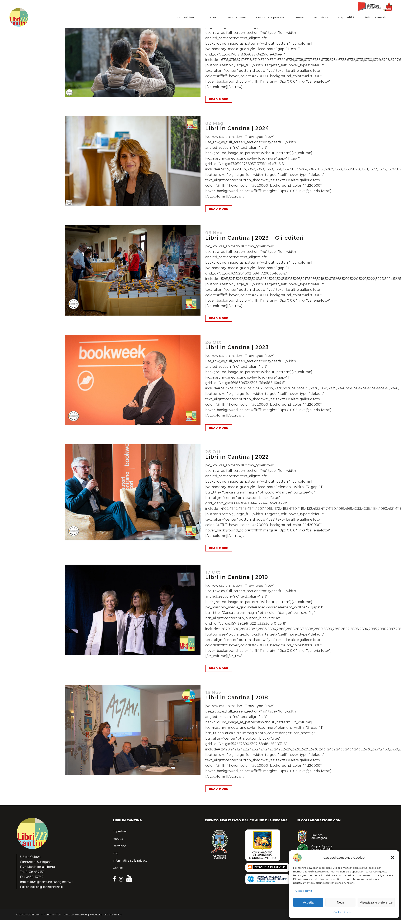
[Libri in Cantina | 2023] (132, 380)
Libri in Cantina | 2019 (236, 577)
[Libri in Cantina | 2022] (132, 492)
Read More (218, 99)
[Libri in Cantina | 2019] (132, 610)
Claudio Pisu (114, 914)
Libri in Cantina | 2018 (236, 697)
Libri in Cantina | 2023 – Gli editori (254, 238)
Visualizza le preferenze (376, 902)
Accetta (308, 902)
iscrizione (119, 846)
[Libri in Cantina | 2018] (132, 730)
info (115, 853)
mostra (118, 839)
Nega (340, 902)
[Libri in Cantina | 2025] (132, 51)
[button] (393, 858)
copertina (120, 831)
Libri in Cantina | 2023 (237, 347)
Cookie (337, 912)
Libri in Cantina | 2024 (237, 128)
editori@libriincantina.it (46, 887)
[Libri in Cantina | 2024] (132, 161)
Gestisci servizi (303, 890)
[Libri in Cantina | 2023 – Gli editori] (132, 270)
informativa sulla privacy (130, 860)
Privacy (348, 912)
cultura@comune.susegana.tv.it (50, 882)
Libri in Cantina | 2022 (237, 457)
